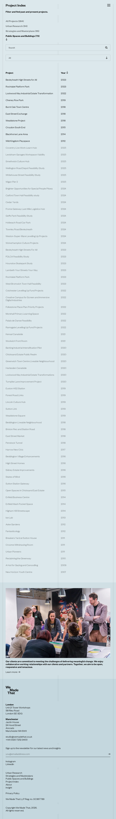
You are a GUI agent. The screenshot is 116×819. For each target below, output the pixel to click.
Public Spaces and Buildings (19, 778)
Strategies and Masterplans (19, 775)
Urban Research (14, 772)
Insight (9, 787)
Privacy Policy (13, 793)
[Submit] (106, 47)
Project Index (12, 781)
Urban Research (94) (17, 26)
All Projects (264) (15, 21)
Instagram (11, 761)
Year (63, 72)
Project (9, 72)
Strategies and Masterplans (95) (22, 31)
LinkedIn (10, 764)
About (9, 784)
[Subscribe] (109, 753)
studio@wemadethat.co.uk (19, 736)
